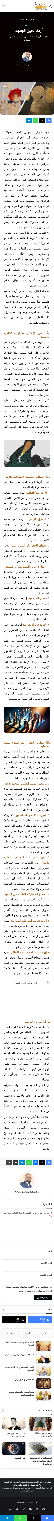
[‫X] (42, 120)
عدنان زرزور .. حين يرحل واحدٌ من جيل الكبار (16, 1435)
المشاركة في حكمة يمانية (27, 1502)
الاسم (49, 1251)
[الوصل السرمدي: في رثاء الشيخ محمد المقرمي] (43, 1371)
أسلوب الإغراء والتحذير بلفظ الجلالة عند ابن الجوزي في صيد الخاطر (41, 1461)
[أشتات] (41, 6)
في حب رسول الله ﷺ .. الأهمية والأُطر (43, 1435)
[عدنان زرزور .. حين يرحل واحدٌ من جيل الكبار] (13, 1424)
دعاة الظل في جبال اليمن (24, 1379)
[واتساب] (35, 120)
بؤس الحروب (20, 1458)
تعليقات (9, 1333)
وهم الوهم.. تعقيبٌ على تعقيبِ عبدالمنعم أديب (21, 1394)
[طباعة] (9, 1162)
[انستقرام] (23, 1509)
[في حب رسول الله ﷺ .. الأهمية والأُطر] (40, 1424)
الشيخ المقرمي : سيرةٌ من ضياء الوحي (19, 1354)
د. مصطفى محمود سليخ (27, 64)
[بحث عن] (50, 7)
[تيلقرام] (29, 120)
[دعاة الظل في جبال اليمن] (43, 1383)
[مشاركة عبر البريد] (15, 1162)
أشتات (22, 19)
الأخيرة (27, 1333)
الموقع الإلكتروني (45, 1275)
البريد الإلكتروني (46, 1263)
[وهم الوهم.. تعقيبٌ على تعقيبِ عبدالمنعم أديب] (43, 1396)
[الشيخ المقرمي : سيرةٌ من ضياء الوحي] (43, 1358)
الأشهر (45, 1333)
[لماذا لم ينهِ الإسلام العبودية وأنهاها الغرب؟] (43, 1346)
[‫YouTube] (30, 1509)
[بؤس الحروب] (13, 1448)
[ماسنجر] (35, 1162)
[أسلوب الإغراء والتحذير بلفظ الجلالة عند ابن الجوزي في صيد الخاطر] (40, 1448)
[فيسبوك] (49, 120)
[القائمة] (3, 7)
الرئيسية (29, 19)
